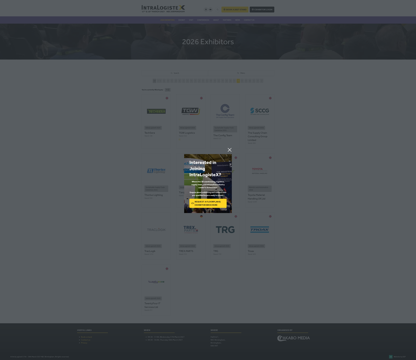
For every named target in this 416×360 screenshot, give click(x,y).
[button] (229, 150)
